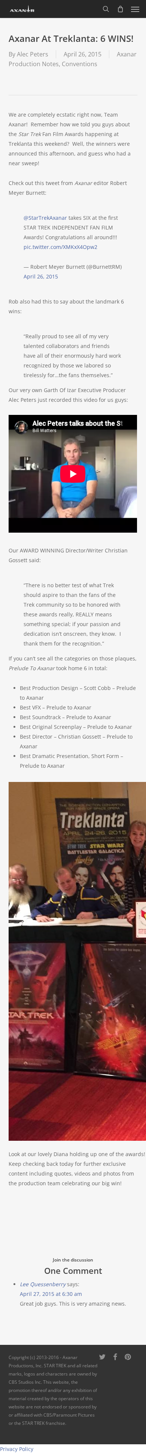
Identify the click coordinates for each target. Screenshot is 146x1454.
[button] (135, 9)
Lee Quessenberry (43, 1284)
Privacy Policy (16, 1449)
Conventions (79, 64)
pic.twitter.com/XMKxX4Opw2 (60, 246)
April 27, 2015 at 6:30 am (51, 1293)
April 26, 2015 (41, 276)
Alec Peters (32, 54)
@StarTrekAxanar (45, 217)
